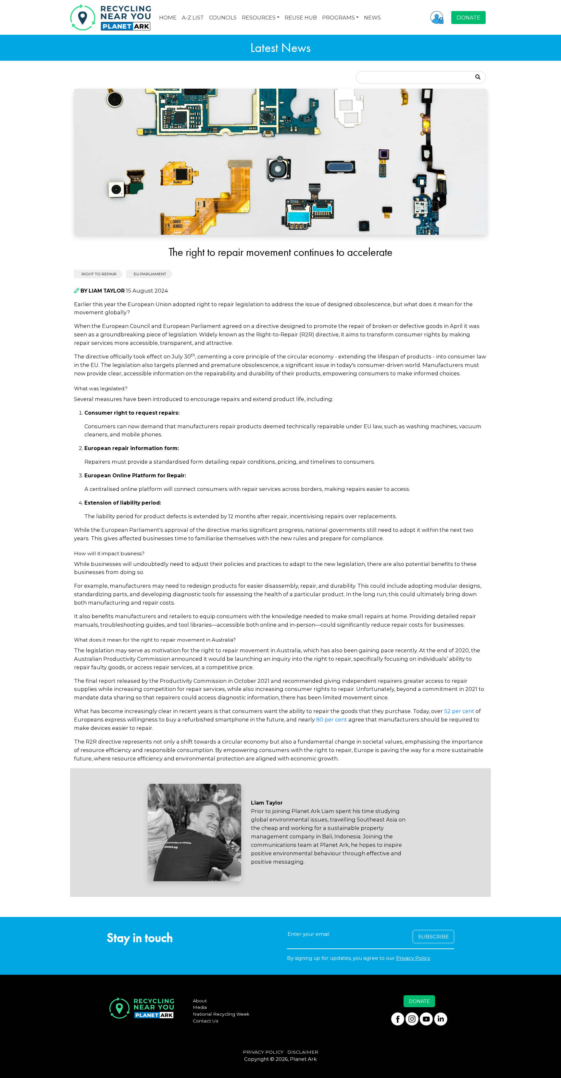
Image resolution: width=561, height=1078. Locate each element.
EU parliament (150, 273)
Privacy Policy (413, 958)
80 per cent (331, 719)
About (200, 1000)
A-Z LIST (193, 17)
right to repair (99, 273)
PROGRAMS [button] (338, 17)
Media (200, 1007)
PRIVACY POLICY (263, 1052)
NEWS (372, 17)
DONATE (468, 17)
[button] (437, 17)
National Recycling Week (221, 1014)
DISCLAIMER (302, 1052)
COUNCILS (223, 17)
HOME (168, 17)
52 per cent (459, 711)
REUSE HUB (301, 17)
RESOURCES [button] (259, 17)
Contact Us (205, 1020)
